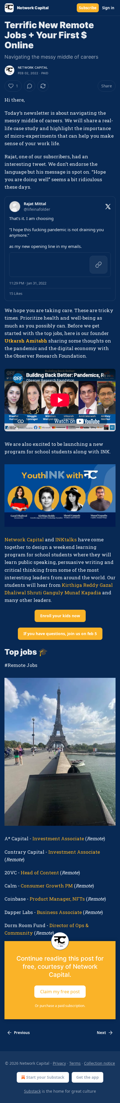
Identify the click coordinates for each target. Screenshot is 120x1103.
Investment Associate (58, 838)
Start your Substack (45, 1077)
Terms (75, 1063)
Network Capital (33, 68)
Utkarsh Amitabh (25, 341)
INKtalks (66, 539)
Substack (32, 1091)
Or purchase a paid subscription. (60, 1005)
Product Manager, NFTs (57, 899)
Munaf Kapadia (82, 592)
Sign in (108, 7)
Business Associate (59, 912)
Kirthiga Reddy (80, 585)
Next (101, 1032)
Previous (22, 1032)
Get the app (87, 1077)
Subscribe (88, 7)
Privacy (59, 1063)
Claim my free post (60, 992)
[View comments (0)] (29, 86)
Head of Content (40, 872)
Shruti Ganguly (45, 592)
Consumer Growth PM (47, 885)
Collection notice (99, 1063)
